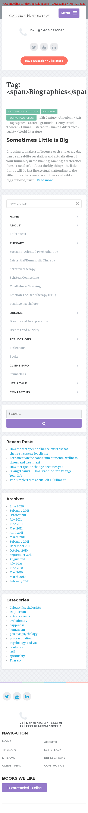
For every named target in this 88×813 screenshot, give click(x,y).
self (12, 652)
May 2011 (16, 528)
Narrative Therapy (22, 269)
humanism (17, 630)
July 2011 (16, 519)
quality (11, 131)
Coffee (33, 123)
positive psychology (21, 118)
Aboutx (50, 742)
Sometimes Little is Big (37, 140)
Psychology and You (24, 643)
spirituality (17, 656)
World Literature (30, 131)
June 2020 (17, 506)
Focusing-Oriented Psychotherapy (34, 252)
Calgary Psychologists (23, 111)
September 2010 (21, 555)
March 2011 (17, 537)
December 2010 (20, 546)
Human (26, 127)
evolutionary (18, 621)
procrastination (21, 638)
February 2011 (19, 541)
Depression (18, 612)
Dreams (16, 313)
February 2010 (19, 581)
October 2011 (18, 515)
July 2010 (16, 564)
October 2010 (19, 550)
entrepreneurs (20, 616)
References (18, 234)
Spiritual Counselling (24, 277)
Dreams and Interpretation (29, 321)
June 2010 (16, 568)
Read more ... (46, 180)
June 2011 (16, 524)
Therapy (17, 243)
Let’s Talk (18, 383)
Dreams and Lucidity (24, 330)
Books (14, 356)
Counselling (18, 374)
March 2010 (18, 577)
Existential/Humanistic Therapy (32, 260)
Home (14, 216)
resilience (16, 647)
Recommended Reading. (24, 787)
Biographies (16, 123)
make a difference (64, 127)
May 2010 (16, 572)
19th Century (48, 117)
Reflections (20, 339)
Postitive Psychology (24, 304)
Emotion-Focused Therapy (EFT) (33, 295)
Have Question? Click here (44, 60)
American (66, 117)
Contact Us (20, 392)
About (15, 225)
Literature (41, 127)
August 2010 (18, 559)
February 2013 (19, 511)
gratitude (46, 123)
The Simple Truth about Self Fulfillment (38, 480)
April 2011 (16, 533)
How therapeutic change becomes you (36, 467)
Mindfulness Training (25, 286)
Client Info (19, 365)
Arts (79, 117)
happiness (49, 111)
